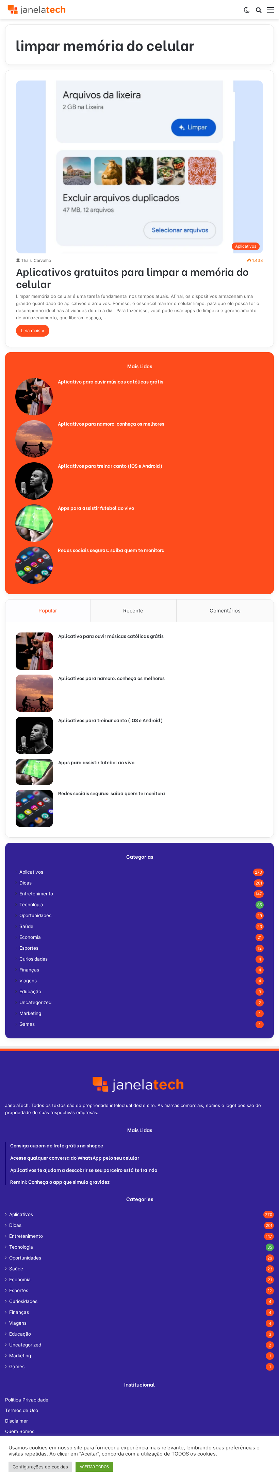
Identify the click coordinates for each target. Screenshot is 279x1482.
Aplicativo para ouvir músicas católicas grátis (110, 381)
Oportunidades (35, 915)
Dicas (25, 883)
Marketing (30, 1013)
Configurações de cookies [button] (40, 1466)
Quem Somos (19, 1431)
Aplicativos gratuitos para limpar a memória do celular (132, 277)
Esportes (28, 948)
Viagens (28, 980)
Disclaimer (16, 1421)
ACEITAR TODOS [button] (94, 1466)
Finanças (29, 969)
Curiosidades (33, 959)
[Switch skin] (246, 12)
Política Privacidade (26, 1400)
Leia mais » (32, 330)
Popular (47, 610)
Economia (30, 937)
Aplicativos (31, 872)
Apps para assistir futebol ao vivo (96, 507)
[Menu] (270, 12)
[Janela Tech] (37, 9)
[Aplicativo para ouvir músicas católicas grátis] (34, 396)
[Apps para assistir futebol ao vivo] (34, 523)
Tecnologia (31, 904)
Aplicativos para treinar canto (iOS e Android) (110, 465)
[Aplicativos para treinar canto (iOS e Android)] (34, 481)
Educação (30, 991)
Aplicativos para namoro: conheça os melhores (111, 423)
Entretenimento (36, 893)
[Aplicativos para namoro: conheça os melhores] (34, 439)
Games (27, 1024)
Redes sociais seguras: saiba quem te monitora (111, 549)
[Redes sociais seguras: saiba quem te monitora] (34, 565)
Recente (133, 610)
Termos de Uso (21, 1410)
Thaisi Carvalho (36, 260)
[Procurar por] (258, 12)
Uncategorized (35, 1002)
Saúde (26, 926)
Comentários (225, 610)
